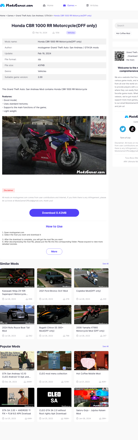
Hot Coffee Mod (123, 33)
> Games (9, 15)
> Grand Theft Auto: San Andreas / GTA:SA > (34, 15)
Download (54, 212)
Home (2, 15)
